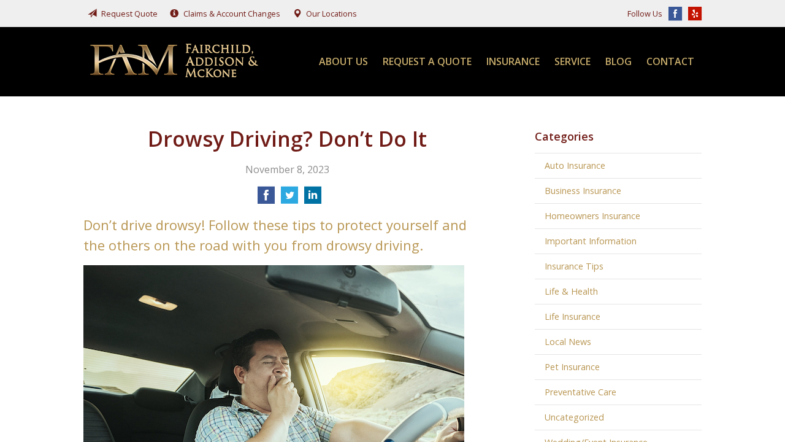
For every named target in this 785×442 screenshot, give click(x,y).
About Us (343, 61)
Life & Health (571, 291)
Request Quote (129, 13)
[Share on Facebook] (266, 199)
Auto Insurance (575, 165)
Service (572, 61)
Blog (618, 61)
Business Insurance (583, 190)
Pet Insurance (572, 367)
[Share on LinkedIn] (312, 199)
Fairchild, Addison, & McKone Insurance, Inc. (175, 62)
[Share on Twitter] (289, 199)
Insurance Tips (574, 266)
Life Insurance (572, 316)
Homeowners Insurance (592, 216)
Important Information (591, 241)
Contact (670, 61)
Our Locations (331, 13)
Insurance (513, 61)
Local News (568, 341)
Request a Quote (427, 61)
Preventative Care (580, 392)
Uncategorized (574, 417)
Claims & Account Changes (231, 13)
